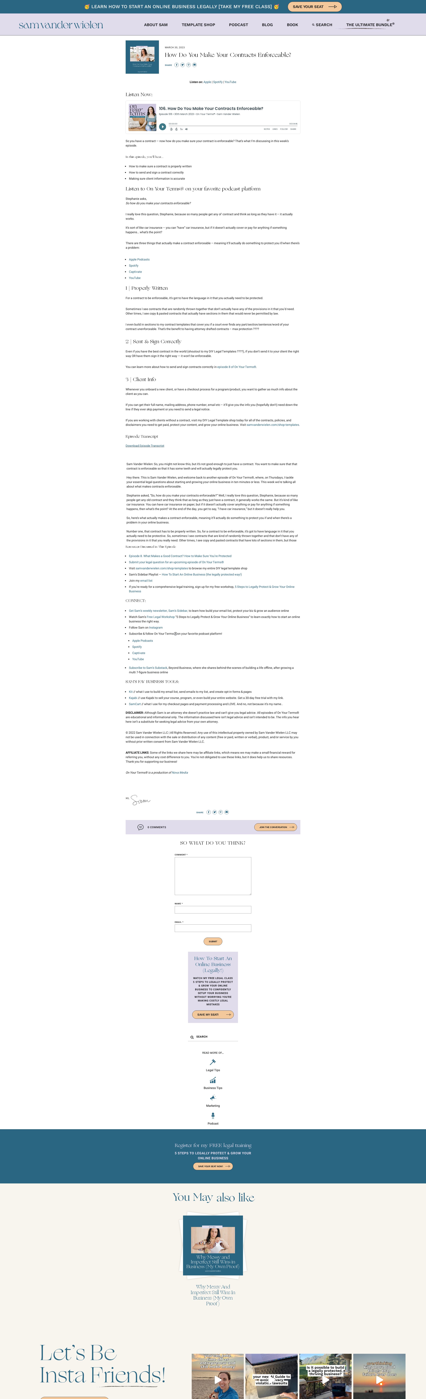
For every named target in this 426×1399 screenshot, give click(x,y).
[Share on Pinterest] (188, 65)
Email (179, 922)
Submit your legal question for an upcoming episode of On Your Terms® (176, 562)
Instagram (156, 627)
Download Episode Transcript (145, 446)
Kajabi (133, 698)
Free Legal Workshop (161, 617)
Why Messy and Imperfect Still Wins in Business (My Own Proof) (213, 1295)
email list (146, 580)
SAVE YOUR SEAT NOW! (210, 1166)
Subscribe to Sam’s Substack (148, 668)
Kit (131, 692)
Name (179, 903)
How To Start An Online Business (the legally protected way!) (202, 574)
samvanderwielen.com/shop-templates (273, 425)
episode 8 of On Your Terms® (236, 367)
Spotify (218, 82)
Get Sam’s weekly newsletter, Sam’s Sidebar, (158, 611)
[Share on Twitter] (182, 65)
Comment (181, 854)
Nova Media (180, 772)
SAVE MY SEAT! (207, 1014)
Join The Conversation (273, 827)
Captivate (135, 272)
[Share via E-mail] (194, 65)
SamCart (135, 704)
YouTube (230, 82)
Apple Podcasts (139, 259)
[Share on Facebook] (176, 65)
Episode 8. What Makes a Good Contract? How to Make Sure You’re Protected (180, 556)
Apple (208, 82)
